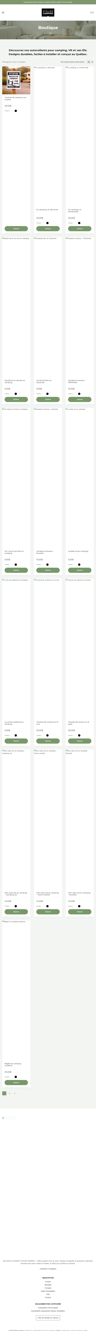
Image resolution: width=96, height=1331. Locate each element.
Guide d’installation (48, 1291)
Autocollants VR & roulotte (48, 1308)
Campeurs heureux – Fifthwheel (77, 381)
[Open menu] (2, 12)
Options (16, 229)
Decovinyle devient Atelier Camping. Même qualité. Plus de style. (48, 2)
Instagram (52, 1269)
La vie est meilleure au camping (14, 723)
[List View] (92, 62)
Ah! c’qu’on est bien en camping (14, 552)
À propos (48, 1288)
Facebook (43, 1269)
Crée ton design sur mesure (48, 1318)
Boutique (48, 1285)
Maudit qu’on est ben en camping (15, 381)
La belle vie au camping (78, 551)
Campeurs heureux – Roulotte (45, 552)
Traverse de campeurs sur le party (16, 98)
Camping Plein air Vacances (44, 381)
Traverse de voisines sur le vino (47, 723)
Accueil (48, 1282)
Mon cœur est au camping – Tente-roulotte (47, 894)
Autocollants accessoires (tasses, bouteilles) (48, 1311)
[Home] (44, 33)
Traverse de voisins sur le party (78, 723)
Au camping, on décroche (47, 210)
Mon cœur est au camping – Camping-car (16, 894)
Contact (48, 1297)
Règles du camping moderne (13, 1065)
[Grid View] (88, 62)
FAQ (48, 1294)
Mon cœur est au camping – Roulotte (79, 894)
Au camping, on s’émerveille (74, 211)
